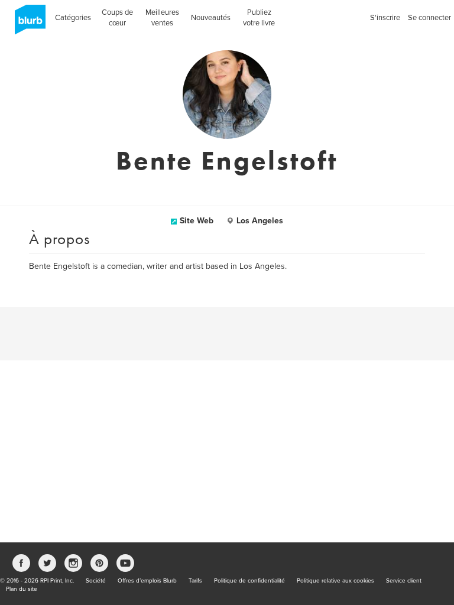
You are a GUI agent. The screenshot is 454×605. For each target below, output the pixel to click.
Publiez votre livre (259, 18)
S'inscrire (385, 17)
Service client (403, 580)
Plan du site (21, 589)
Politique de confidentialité (249, 580)
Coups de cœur (117, 18)
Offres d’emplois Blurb (147, 580)
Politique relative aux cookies (335, 580)
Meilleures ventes (162, 18)
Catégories (73, 17)
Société (96, 580)
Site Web (196, 221)
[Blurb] (26, 24)
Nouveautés (211, 17)
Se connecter (429, 17)
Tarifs (195, 580)
